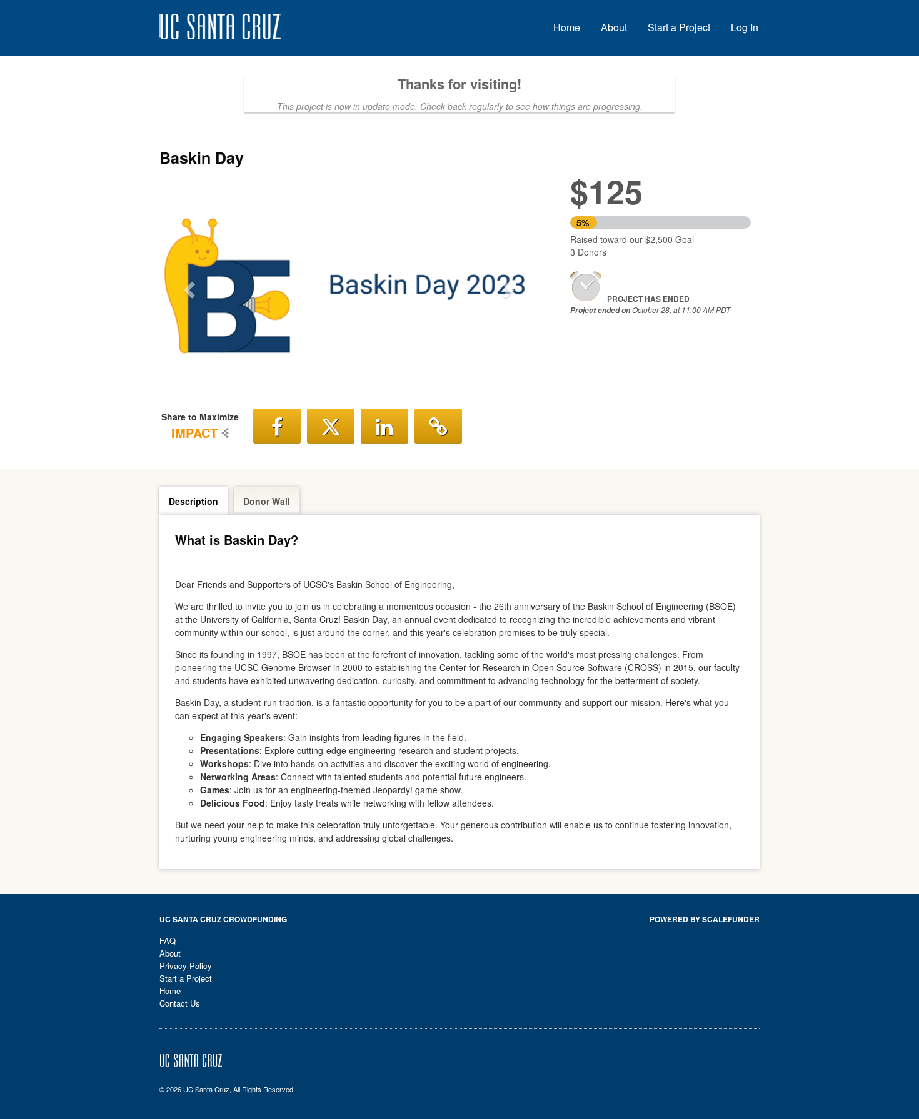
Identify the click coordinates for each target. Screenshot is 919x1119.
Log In (744, 27)
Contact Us (179, 1003)
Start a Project (679, 27)
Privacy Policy (185, 966)
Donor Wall (266, 501)
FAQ (167, 941)
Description (193, 501)
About (614, 27)
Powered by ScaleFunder (705, 919)
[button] (187, 285)
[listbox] (348, 286)
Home (566, 27)
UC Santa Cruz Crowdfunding (223, 919)
